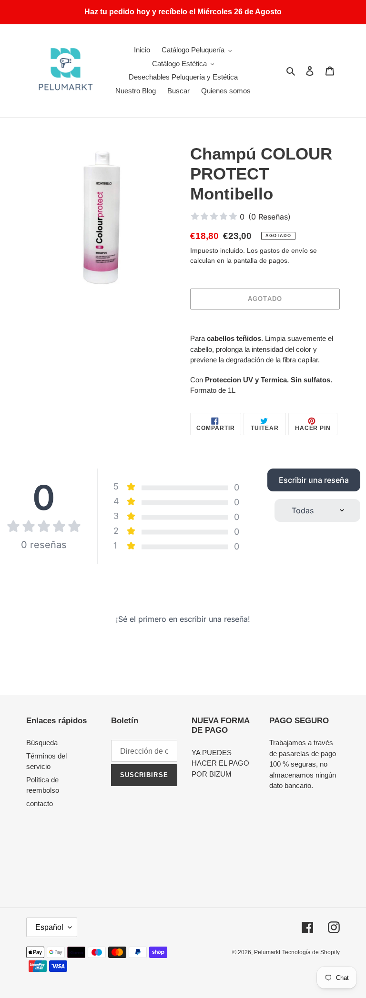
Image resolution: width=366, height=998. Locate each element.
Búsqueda (42, 743)
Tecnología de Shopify (311, 952)
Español (49, 927)
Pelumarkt (267, 952)
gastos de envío (284, 250)
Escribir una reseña (314, 480)
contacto (39, 803)
